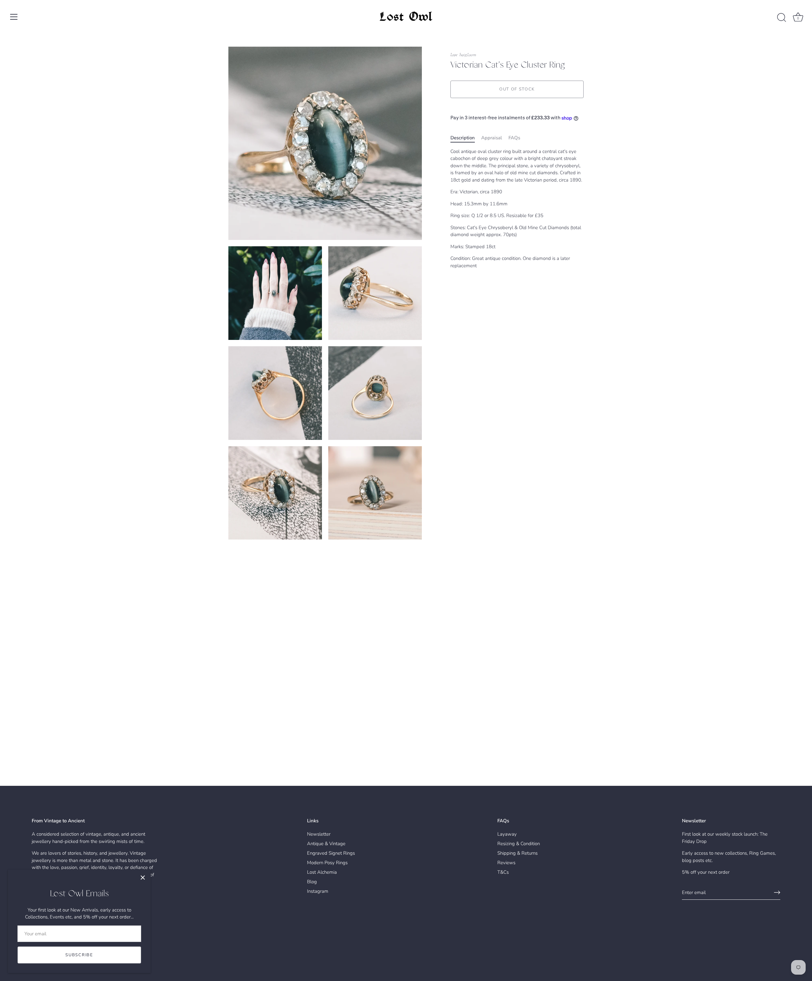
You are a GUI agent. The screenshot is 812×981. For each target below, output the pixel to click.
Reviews (506, 862)
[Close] (143, 878)
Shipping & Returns (517, 853)
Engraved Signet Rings (331, 853)
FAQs (514, 138)
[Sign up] (777, 892)
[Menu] (14, 17)
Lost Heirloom (463, 55)
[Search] (782, 18)
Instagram (317, 891)
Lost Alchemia (322, 872)
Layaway (507, 834)
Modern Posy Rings (327, 862)
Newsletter (319, 834)
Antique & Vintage (326, 843)
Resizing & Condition (518, 843)
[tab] (465, 138)
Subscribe (79, 955)
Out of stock (517, 89)
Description (462, 138)
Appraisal (491, 138)
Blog (312, 881)
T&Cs (503, 872)
